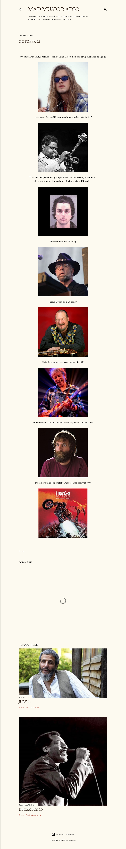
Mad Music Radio (53, 9)
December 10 (31, 809)
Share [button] (21, 551)
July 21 (25, 701)
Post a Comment (33, 815)
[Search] (105, 9)
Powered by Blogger (65, 834)
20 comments (32, 707)
